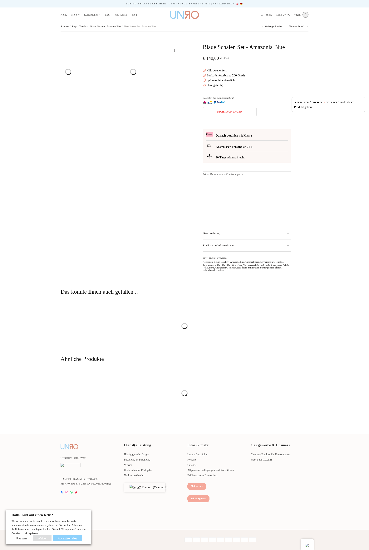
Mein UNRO (283, 14)
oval (262, 265)
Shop (74, 14)
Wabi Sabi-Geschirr (261, 459)
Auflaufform (208, 267)
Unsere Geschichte (197, 454)
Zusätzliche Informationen (218, 245)
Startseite (65, 26)
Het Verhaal (121, 14)
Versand (128, 465)
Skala (244, 267)
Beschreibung (211, 233)
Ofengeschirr (221, 267)
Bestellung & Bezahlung (137, 459)
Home (64, 14)
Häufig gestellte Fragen (136, 454)
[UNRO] (184, 15)
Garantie (192, 465)
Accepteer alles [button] (67, 538)
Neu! (108, 14)
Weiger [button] (42, 538)
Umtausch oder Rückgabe (138, 470)
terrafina (220, 270)
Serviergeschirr (267, 262)
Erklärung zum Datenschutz (202, 475)
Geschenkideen (252, 262)
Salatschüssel (235, 267)
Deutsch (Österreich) (151, 487)
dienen (278, 267)
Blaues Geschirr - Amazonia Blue (105, 26)
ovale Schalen (284, 265)
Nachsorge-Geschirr (134, 475)
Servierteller (253, 267)
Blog (134, 14)
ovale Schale (270, 265)
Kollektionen (91, 14)
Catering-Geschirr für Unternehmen (270, 454)
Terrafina (83, 26)
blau (224, 265)
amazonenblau (214, 265)
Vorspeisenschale (251, 265)
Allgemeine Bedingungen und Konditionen (210, 470)
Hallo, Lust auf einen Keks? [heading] (32, 515)
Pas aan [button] (21, 538)
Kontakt (191, 459)
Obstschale (237, 265)
